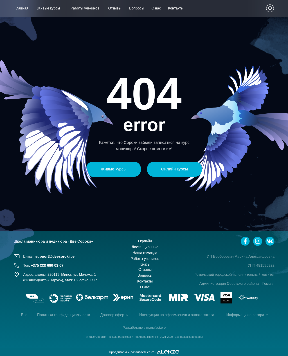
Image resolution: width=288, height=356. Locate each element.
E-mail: (49, 256)
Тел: (43, 265)
